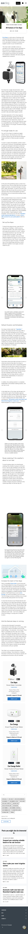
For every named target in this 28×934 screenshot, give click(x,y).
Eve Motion (16, 803)
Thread (12, 812)
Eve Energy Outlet (14, 766)
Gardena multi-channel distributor (13, 214)
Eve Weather (5, 812)
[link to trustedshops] (24, 927)
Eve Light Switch (6, 803)
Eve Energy (14, 724)
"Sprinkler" (19, 329)
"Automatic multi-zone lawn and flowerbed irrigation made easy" (14, 400)
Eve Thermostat (6, 810)
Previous (2, 297)
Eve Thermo (5, 807)
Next (26, 297)
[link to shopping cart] (22, 3)
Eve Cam (11, 799)
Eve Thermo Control (15, 807)
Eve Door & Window (19, 799)
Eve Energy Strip (14, 801)
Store (18, 3)
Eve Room (15, 805)
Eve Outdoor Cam (6, 805)
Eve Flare (22, 801)
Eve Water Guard (16, 810)
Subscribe (6, 821)
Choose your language (6, 925)
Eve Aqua (5, 37)
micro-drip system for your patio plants (12, 215)
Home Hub (13, 583)
